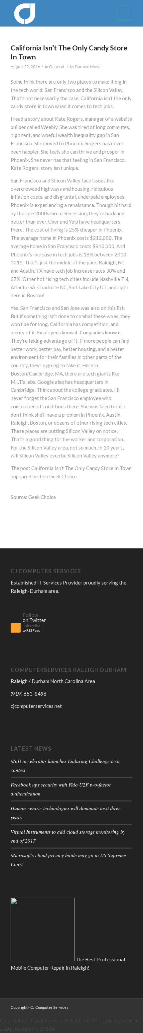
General (56, 66)
